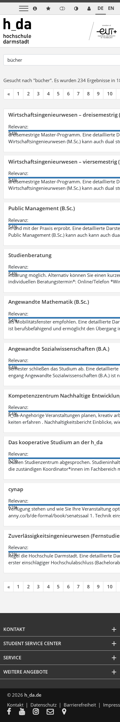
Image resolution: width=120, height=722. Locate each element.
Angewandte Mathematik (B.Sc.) (48, 301)
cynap (15, 489)
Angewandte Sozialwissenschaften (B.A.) (58, 348)
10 (110, 93)
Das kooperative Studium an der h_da (55, 442)
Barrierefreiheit (80, 705)
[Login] (62, 8)
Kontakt (15, 705)
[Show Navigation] (23, 8)
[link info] (35, 8)
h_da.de (33, 695)
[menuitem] (13, 712)
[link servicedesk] (89, 8)
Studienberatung (29, 255)
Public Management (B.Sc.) (41, 208)
